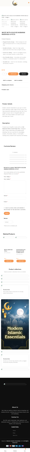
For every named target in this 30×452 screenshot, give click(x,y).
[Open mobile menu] (1, 3)
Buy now (24, 73)
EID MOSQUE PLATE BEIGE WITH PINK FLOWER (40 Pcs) (20, 251)
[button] (9, 261)
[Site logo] (15, 3)
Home (14, 430)
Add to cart (13, 73)
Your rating (7, 176)
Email (6, 201)
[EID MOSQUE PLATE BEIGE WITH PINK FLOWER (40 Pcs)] (21, 242)
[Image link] (15, 392)
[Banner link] (15, 291)
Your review (7, 179)
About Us (15, 435)
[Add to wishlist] (13, 238)
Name (6, 195)
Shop (14, 433)
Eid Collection (7, 252)
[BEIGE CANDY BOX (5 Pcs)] (9, 242)
